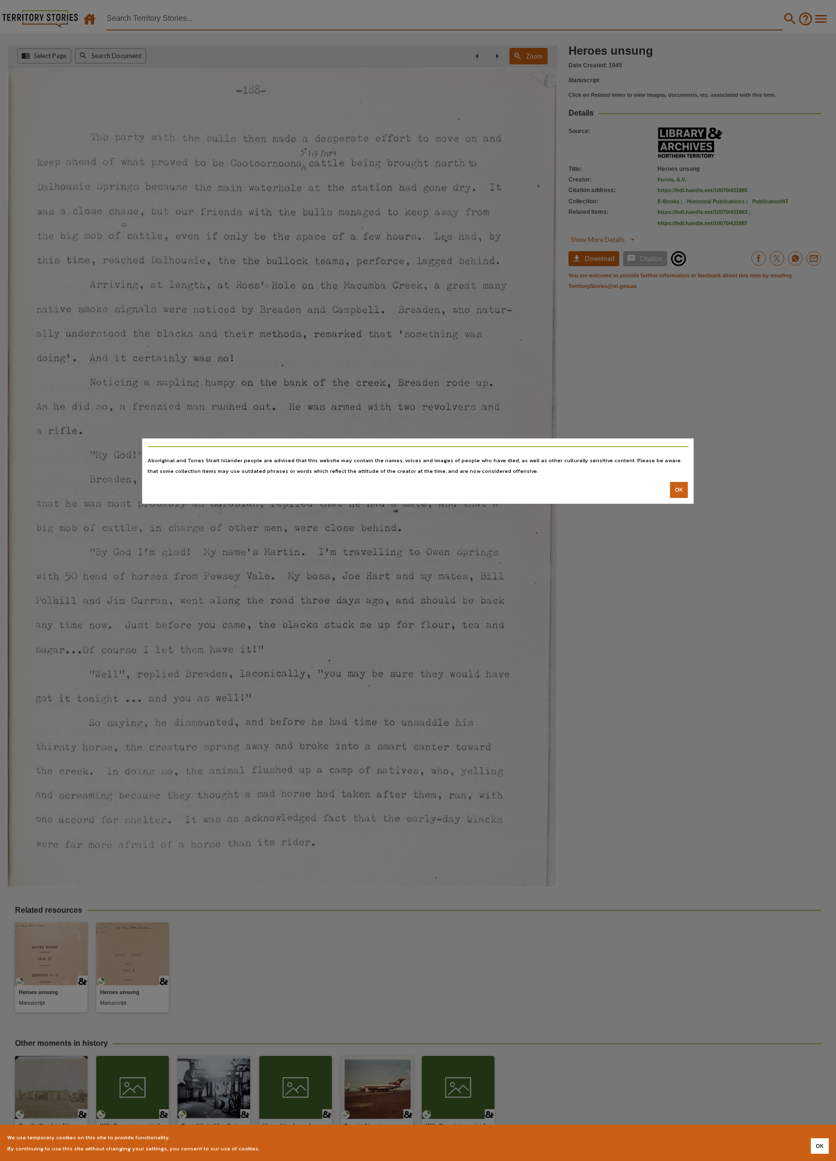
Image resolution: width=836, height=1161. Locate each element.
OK (679, 489)
